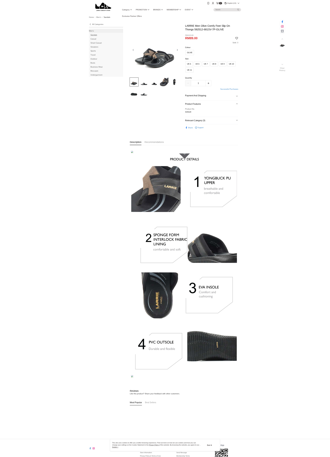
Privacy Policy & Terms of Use (150, 456)
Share (190, 128)
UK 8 (214, 64)
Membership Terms (183, 456)
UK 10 (231, 64)
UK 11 (189, 70)
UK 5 (189, 64)
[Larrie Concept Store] (103, 7)
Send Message (181, 453)
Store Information (146, 453)
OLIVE (189, 52)
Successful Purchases (229, 89)
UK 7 (206, 64)
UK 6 (197, 64)
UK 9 (223, 64)
